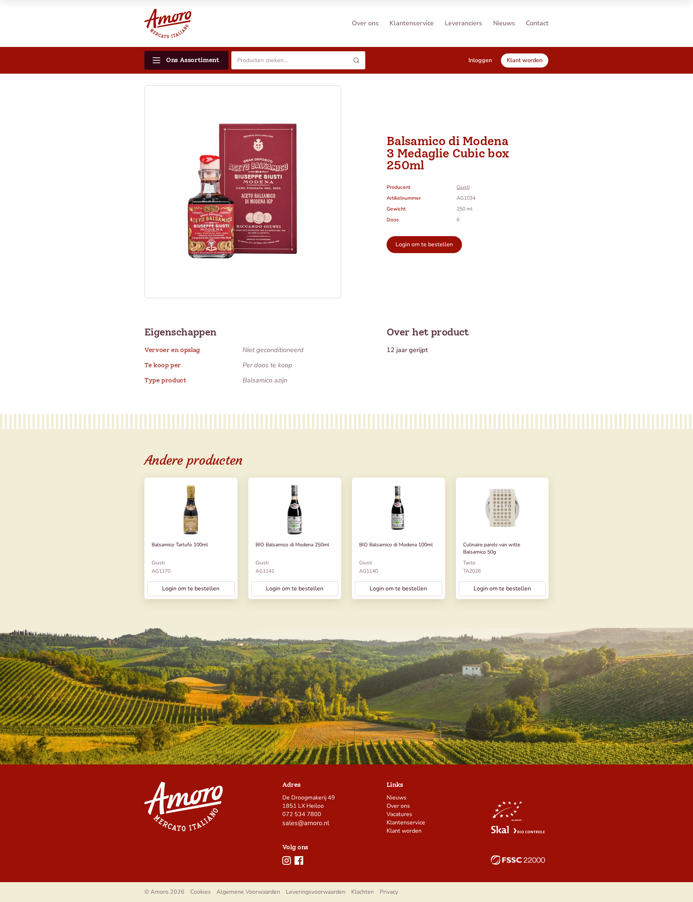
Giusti (463, 187)
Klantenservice (411, 23)
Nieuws (504, 23)
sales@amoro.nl (305, 823)
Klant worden (404, 831)
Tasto (469, 562)
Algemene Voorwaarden (248, 892)
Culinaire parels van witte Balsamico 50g (491, 548)
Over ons (365, 23)
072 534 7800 (301, 814)
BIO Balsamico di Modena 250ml (292, 544)
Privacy (389, 892)
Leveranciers (463, 23)
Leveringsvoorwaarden (315, 892)
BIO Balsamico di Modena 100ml (396, 544)
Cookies (200, 892)
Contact (537, 23)
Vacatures (399, 814)
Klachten (362, 892)
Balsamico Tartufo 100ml (180, 544)
